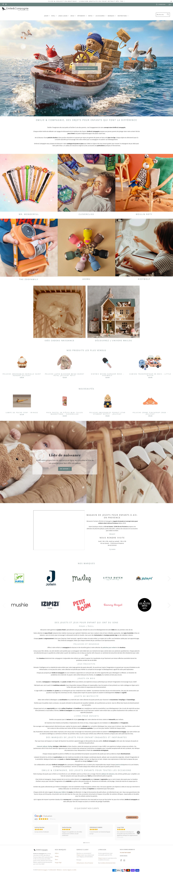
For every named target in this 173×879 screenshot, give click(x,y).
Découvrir (112, 534)
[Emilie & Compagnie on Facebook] (3, 4)
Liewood (39, 746)
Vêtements (81, 16)
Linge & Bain (63, 16)
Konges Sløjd (58, 862)
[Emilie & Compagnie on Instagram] (6, 4)
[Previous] (5, 367)
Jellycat (45, 746)
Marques (111, 16)
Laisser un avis (132, 817)
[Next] (168, 367)
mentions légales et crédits (69, 870)
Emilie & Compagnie (42, 870)
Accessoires (100, 16)
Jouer (46, 16)
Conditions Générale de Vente (107, 863)
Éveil (53, 16)
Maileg (50, 746)
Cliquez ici (79, 855)
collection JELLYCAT (86, 68)
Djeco (56, 859)
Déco (73, 16)
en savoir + (65, 469)
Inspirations (122, 16)
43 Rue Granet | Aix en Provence (85, 863)
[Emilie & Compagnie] (20, 8)
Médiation (59, 870)
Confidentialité (52, 870)
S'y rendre (112, 549)
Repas (90, 16)
